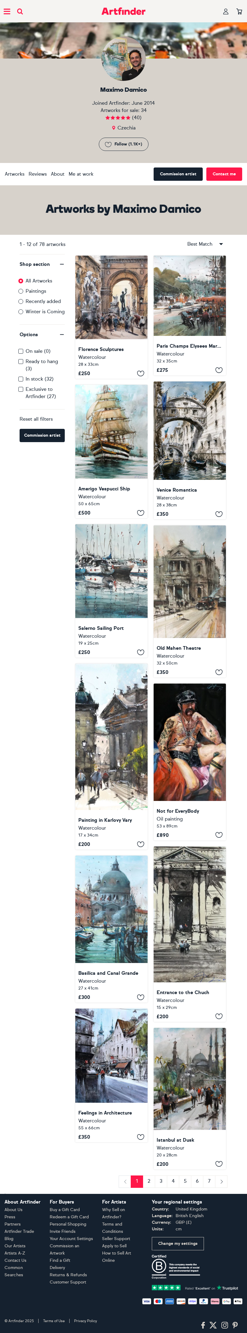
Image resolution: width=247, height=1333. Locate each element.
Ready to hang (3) (42, 365)
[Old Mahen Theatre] (190, 601)
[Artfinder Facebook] (203, 1325)
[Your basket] (239, 12)
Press (10, 1217)
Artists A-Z (15, 1253)
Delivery (57, 1267)
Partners (13, 1224)
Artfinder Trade (19, 1231)
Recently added (43, 301)
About (57, 174)
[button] (42, 264)
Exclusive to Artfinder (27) (41, 392)
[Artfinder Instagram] (224, 1325)
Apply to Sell (114, 1245)
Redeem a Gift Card (69, 1217)
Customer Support (68, 1282)
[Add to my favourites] (141, 373)
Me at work (81, 174)
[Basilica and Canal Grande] (111, 929)
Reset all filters (36, 419)
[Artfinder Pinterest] (235, 1325)
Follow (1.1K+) (128, 144)
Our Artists (15, 1245)
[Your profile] (226, 11)
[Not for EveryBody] (190, 762)
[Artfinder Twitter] (213, 1325)
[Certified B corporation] (176, 1266)
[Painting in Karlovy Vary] (111, 757)
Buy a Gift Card (65, 1209)
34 (144, 110)
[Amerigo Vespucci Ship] (111, 451)
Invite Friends (63, 1231)
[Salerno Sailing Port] (111, 591)
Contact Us (16, 1260)
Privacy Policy (85, 1321)
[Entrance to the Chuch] (190, 934)
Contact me (224, 174)
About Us (14, 1209)
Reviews (38, 174)
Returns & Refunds (68, 1274)
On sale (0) (38, 351)
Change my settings (178, 1243)
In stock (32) (40, 379)
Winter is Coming (45, 311)
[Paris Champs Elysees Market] (190, 316)
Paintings (36, 291)
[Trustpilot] (195, 1287)
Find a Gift (60, 1260)
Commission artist (178, 174)
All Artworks (39, 281)
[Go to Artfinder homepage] (123, 11)
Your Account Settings (71, 1238)
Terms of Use (54, 1321)
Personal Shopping (68, 1224)
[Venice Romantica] (190, 450)
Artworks (14, 174)
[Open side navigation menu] (7, 11)
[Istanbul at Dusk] (190, 1098)
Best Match (199, 244)
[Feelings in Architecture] (111, 1075)
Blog (9, 1238)
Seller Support (116, 1238)
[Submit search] (20, 11)
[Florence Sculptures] (111, 317)
